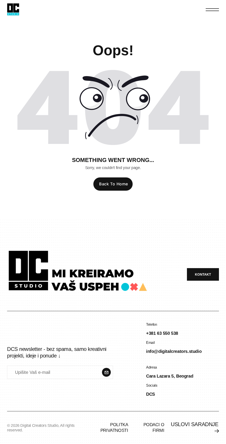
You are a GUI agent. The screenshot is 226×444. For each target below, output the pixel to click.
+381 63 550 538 (162, 333)
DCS (150, 394)
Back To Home (113, 184)
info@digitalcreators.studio (174, 351)
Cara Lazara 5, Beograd (169, 376)
